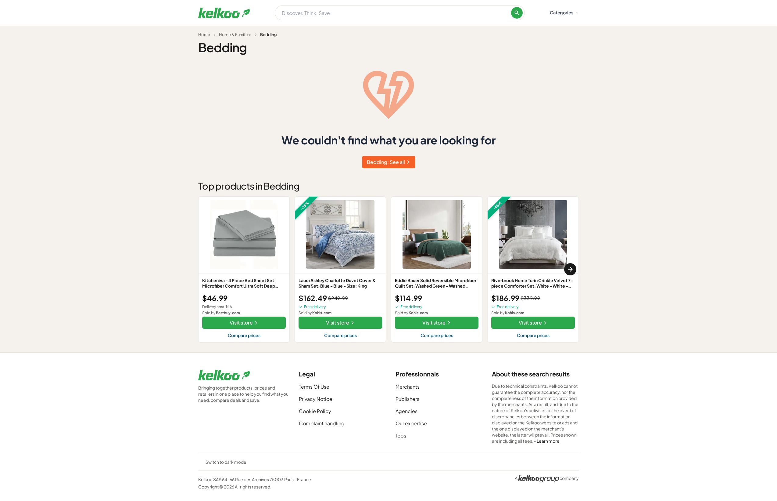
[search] (517, 13)
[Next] (570, 269)
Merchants (408, 386)
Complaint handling (322, 423)
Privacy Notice (315, 399)
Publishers (407, 399)
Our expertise (411, 423)
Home (204, 34)
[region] (388, 269)
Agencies (406, 411)
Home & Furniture (235, 34)
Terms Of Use (314, 386)
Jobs (401, 435)
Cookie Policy (315, 411)
